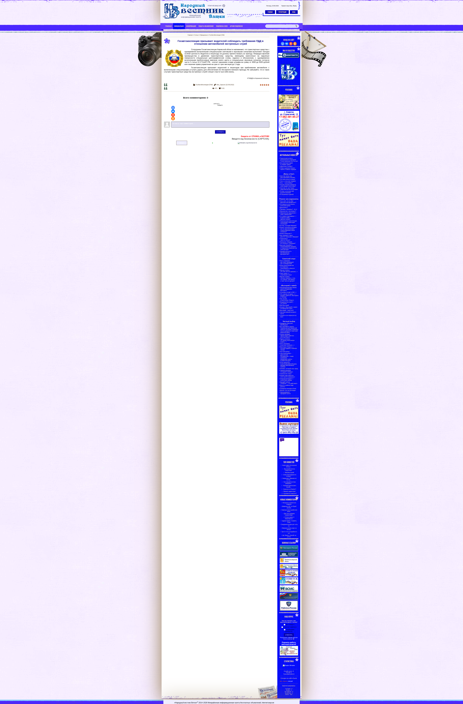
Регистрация (282, 12)
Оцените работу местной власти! (289, 643)
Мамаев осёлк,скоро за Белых (289, 528)
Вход (293, 12)
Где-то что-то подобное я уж (289, 532)
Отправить (220, 132)
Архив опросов (292, 637)
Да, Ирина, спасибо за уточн (289, 536)
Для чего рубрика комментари (289, 514)
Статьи (196, 35)
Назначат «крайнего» (290, 627)
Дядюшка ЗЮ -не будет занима (289, 507)
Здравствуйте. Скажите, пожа (289, 521)
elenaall (290, 681)
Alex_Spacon (220, 85)
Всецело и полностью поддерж (289, 503)
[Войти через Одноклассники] (173, 118)
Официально (204, 35)
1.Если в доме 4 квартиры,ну (289, 517)
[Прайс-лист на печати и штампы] (289, 131)
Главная (270, 12)
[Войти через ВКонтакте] (173, 111)
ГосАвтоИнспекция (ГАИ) (217, 35)
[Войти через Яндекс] (173, 115)
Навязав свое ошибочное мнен (289, 510)
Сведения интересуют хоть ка (289, 525)
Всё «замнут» (290, 624)
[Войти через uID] (173, 107)
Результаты (283, 637)
